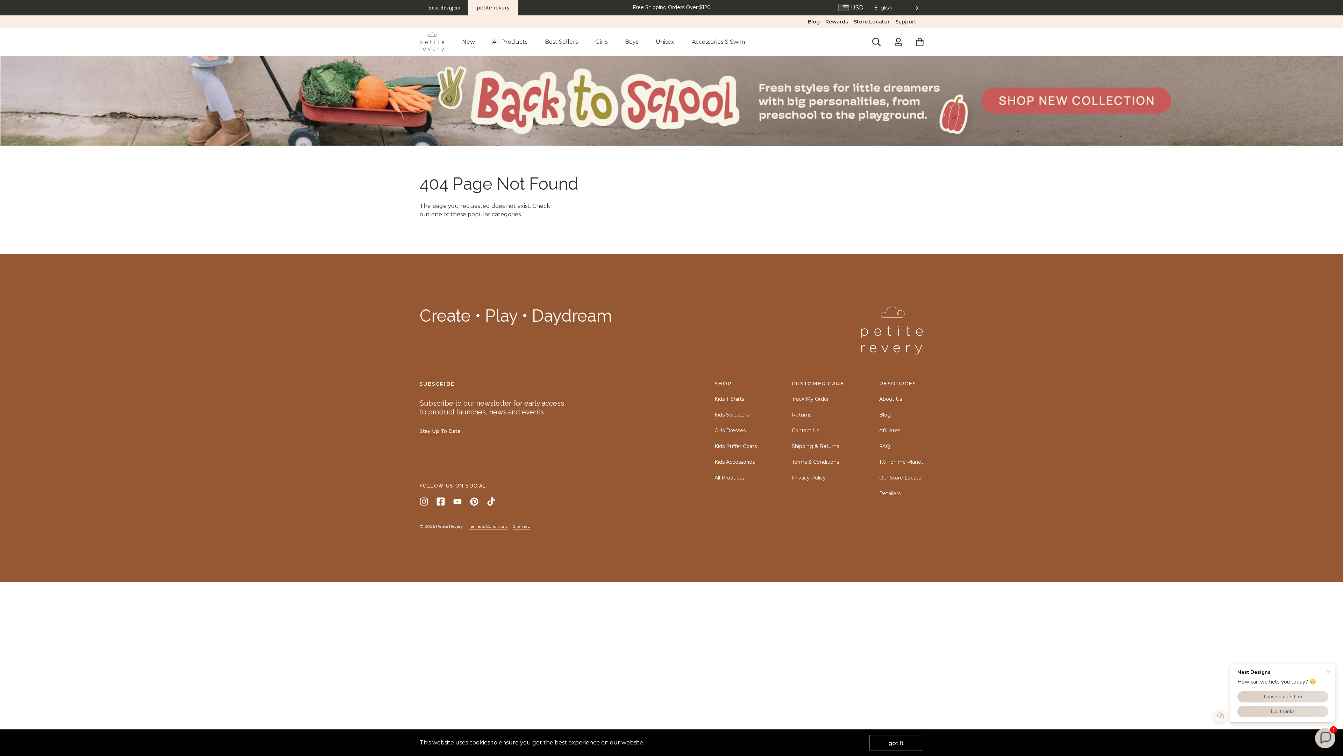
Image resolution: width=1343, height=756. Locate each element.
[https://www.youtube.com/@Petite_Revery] (457, 501)
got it (896, 743)
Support (905, 22)
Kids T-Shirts (729, 399)
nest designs (444, 7)
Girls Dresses (730, 430)
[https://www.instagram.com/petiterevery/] (424, 501)
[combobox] (897, 7)
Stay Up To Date (440, 431)
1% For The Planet (901, 462)
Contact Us (805, 430)
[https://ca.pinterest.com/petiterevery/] (474, 501)
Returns (801, 415)
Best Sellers (561, 41)
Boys (631, 41)
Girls (601, 41)
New (468, 41)
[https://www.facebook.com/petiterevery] (440, 501)
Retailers (890, 493)
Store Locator (872, 22)
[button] (1325, 738)
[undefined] (671, 101)
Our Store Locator (901, 478)
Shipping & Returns (815, 446)
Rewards (836, 22)
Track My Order (810, 399)
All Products (509, 41)
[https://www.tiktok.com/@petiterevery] (491, 501)
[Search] (876, 42)
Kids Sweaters (732, 415)
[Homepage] (432, 41)
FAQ (884, 446)
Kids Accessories (735, 462)
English (883, 8)
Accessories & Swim (718, 41)
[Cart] (919, 42)
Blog (814, 22)
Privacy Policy (809, 478)
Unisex (665, 41)
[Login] (898, 42)
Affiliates (889, 430)
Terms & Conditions (815, 462)
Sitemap (521, 526)
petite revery (493, 8)
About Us (890, 399)
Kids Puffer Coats (736, 446)
